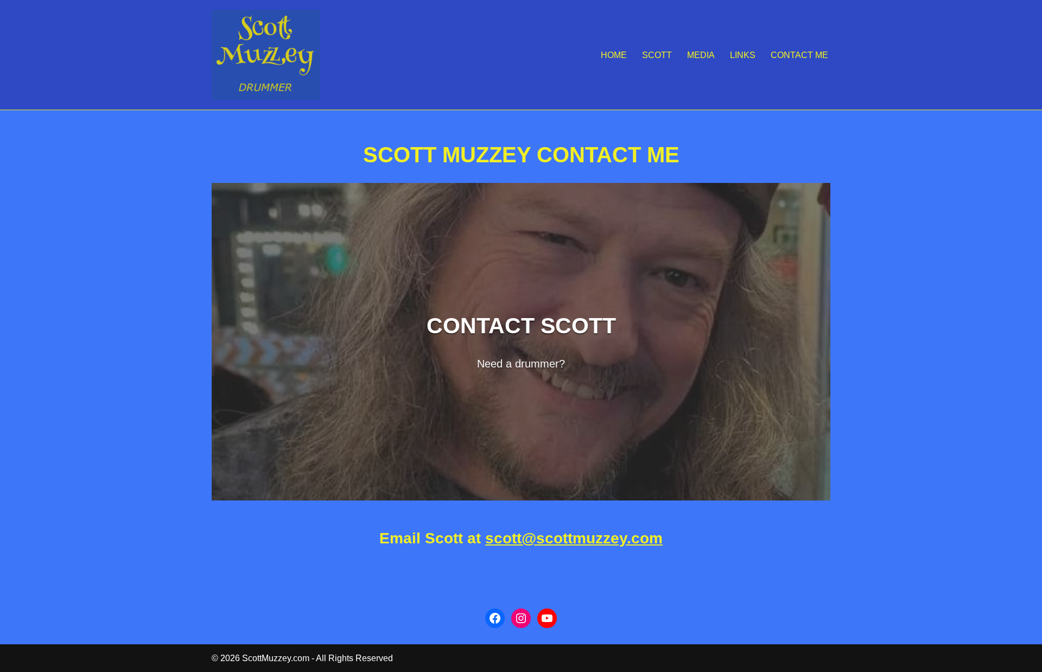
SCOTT (657, 55)
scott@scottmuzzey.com (574, 538)
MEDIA (701, 55)
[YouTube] (547, 618)
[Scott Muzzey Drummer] (266, 55)
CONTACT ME (799, 55)
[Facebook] (495, 618)
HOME (614, 55)
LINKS (742, 55)
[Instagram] (521, 618)
